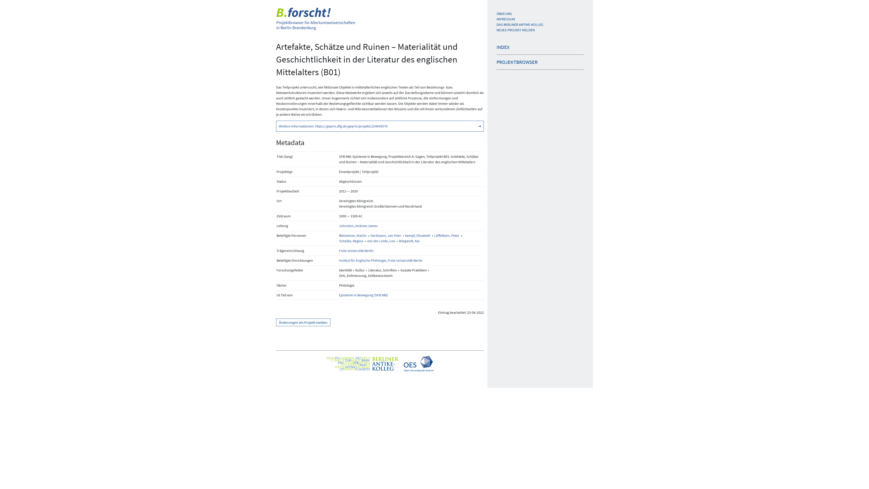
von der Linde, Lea (381, 241)
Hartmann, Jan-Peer (385, 235)
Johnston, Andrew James (358, 225)
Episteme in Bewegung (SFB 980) (363, 295)
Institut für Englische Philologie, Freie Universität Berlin (381, 260)
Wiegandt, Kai (409, 241)
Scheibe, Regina (351, 241)
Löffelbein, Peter (446, 235)
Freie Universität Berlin (356, 250)
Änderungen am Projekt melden (303, 322)
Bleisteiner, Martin (353, 235)
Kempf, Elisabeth (417, 235)
